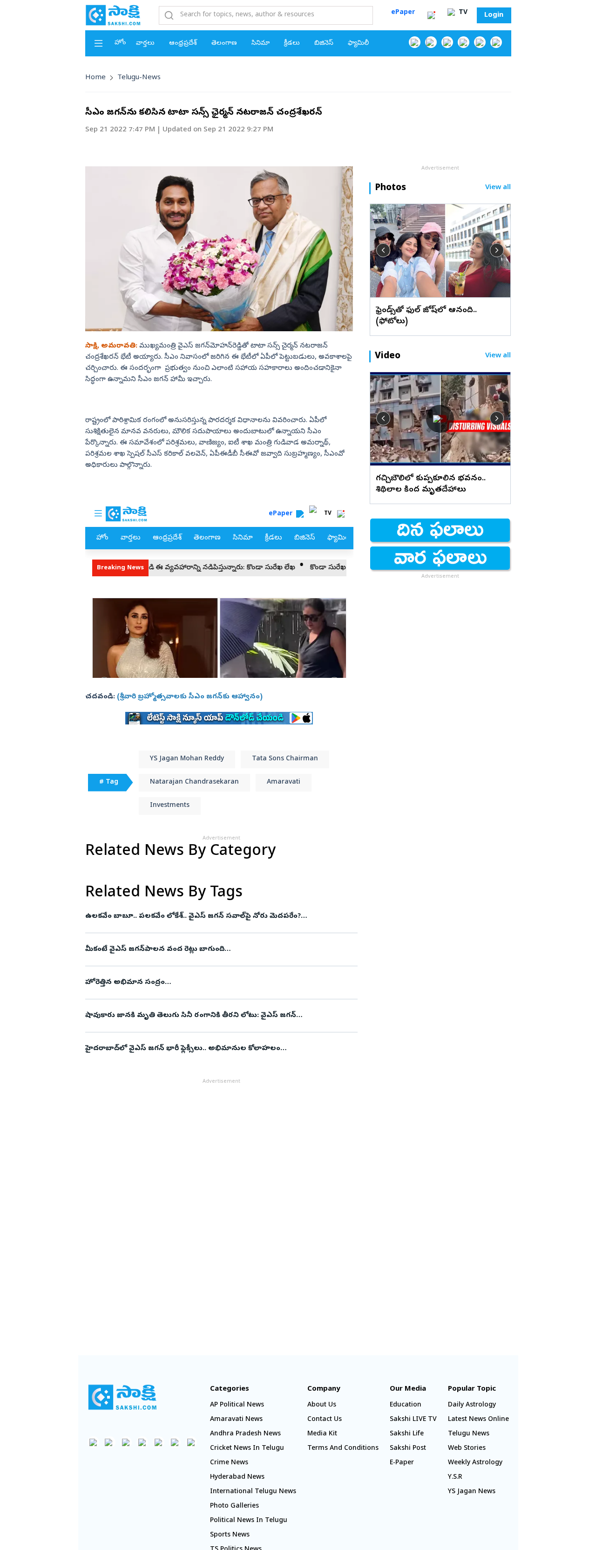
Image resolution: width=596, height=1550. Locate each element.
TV (462, 12)
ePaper (403, 12)
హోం (120, 43)
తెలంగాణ (224, 43)
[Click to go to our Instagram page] (463, 42)
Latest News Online (478, 1419)
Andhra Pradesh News (245, 1434)
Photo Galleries (234, 1506)
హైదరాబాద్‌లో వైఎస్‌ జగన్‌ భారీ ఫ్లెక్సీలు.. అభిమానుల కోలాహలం (210, 1048)
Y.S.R (455, 1477)
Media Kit (322, 1434)
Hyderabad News (237, 1477)
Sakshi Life (407, 1434)
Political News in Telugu (248, 1520)
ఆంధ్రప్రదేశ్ (183, 43)
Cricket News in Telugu (247, 1448)
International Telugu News (253, 1492)
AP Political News (237, 1405)
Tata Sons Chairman (285, 759)
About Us (321, 1405)
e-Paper (402, 1463)
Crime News (229, 1463)
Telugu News (468, 1434)
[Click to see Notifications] (431, 15)
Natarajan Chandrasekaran (194, 782)
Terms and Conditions (343, 1448)
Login (493, 15)
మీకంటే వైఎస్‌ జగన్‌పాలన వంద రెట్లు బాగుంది (210, 949)
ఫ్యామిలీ (358, 43)
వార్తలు (145, 43)
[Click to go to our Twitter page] (447, 42)
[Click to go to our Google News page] (496, 42)
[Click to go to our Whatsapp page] (431, 42)
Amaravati (283, 782)
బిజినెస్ (323, 43)
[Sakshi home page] (122, 1397)
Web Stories (467, 1448)
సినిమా (260, 43)
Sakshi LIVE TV (413, 1419)
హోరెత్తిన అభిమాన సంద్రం (213, 982)
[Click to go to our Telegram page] (175, 1442)
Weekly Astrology (475, 1463)
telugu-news (139, 77)
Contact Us (324, 1419)
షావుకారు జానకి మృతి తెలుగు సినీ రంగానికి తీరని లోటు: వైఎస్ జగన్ (218, 1015)
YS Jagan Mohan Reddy (187, 759)
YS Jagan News (471, 1492)
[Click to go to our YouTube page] (480, 42)
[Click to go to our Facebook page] (414, 42)
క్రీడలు (292, 43)
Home (95, 77)
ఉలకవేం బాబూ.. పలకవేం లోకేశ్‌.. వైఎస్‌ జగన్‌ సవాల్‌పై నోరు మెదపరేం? (220, 916)
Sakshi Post (408, 1448)
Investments (170, 805)
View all (498, 187)
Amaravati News (236, 1419)
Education (405, 1405)
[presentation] (383, 250)
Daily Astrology (472, 1405)
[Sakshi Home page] (113, 15)
